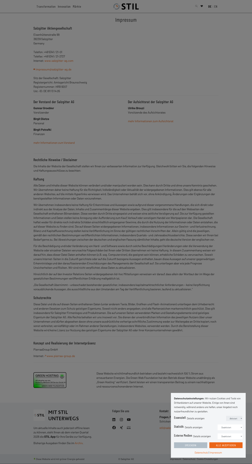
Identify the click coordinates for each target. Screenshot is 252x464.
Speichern (190, 445)
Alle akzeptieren (226, 445)
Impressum (216, 452)
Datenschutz (201, 452)
